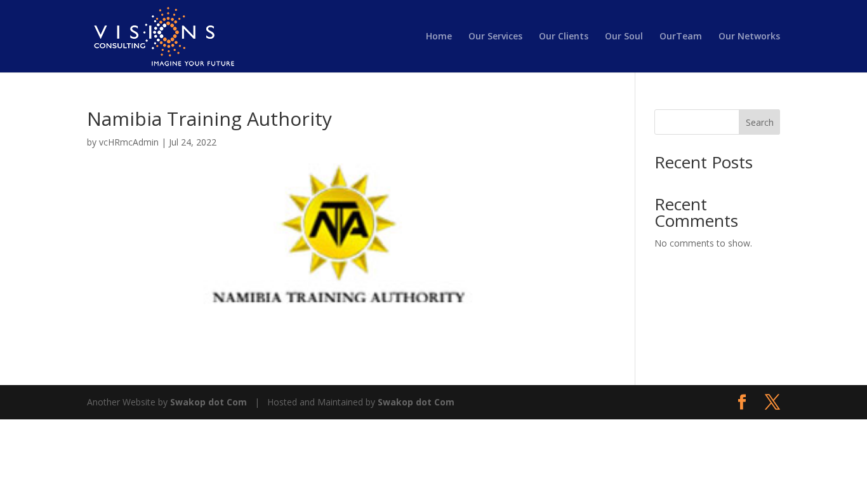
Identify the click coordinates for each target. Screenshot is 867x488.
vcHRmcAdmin (129, 142)
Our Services (495, 37)
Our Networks (749, 37)
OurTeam (680, 37)
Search (760, 122)
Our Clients (563, 37)
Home (439, 37)
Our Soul (624, 37)
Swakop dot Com (208, 402)
